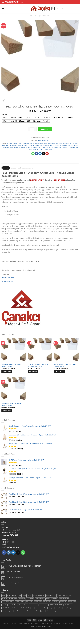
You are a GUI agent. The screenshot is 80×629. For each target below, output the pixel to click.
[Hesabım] (57, 8)
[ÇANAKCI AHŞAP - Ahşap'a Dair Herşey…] (40, 8)
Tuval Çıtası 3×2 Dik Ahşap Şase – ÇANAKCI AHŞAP (65, 365)
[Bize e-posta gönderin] (18, 552)
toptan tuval (15, 608)
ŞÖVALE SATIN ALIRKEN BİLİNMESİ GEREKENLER (24, 566)
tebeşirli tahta (68, 605)
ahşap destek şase (53, 143)
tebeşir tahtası (6, 608)
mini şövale (12, 605)
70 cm (29, 595)
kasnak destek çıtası (26, 147)
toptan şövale (25, 608)
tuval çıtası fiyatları (7, 611)
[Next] (9, 99)
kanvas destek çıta (55, 145)
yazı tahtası (36, 611)
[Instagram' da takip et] (8, 552)
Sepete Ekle (45, 129)
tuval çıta (50, 608)
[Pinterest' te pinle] (47, 153)
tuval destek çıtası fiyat (60, 147)
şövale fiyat (50, 611)
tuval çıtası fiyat (67, 608)
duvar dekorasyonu (51, 599)
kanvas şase (46, 602)
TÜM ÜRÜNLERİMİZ (8, 282)
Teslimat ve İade (44, 623)
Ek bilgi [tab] (13, 168)
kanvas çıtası (38, 602)
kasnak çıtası (72, 602)
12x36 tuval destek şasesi (40, 143)
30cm (3, 595)
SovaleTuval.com (7, 277)
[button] (2, 8)
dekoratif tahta (40, 599)
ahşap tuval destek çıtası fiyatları (40, 145)
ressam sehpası (43, 605)
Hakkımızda (28, 623)
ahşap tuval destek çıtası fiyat (21, 145)
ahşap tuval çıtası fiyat (64, 595)
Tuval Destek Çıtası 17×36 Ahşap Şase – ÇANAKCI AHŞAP (38, 365)
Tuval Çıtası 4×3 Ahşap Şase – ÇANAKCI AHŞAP (11, 365)
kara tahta (55, 602)
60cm (24, 595)
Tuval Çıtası (46, 16)
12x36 (9, 143)
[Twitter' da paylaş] (40, 153)
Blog (71, 623)
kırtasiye (4, 605)
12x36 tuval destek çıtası (25, 143)
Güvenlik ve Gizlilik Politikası (13, 623)
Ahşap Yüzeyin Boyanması (16, 583)
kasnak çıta (63, 602)
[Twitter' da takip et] (13, 552)
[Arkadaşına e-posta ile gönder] (43, 153)
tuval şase (17, 611)
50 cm (14, 595)
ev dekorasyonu (64, 599)
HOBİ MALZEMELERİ (8, 602)
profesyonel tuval (22, 605)
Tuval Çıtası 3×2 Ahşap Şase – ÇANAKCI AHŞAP (11, 404)
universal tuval (26, 611)
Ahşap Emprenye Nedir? (15, 577)
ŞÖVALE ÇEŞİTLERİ (13, 572)
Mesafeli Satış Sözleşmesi (59, 623)
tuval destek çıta (37, 147)
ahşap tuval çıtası (51, 595)
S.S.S (75, 623)
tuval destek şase (37, 149)
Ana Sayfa (33, 16)
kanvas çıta (29, 602)
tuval (32, 608)
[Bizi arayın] (23, 552)
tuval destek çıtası (48, 147)
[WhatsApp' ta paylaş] (33, 153)
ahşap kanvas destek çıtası (66, 143)
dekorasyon (30, 599)
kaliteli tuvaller (20, 602)
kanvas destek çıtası (67, 145)
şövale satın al (59, 611)
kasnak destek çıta (14, 147)
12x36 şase (14, 143)
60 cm (19, 595)
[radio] (14, 117)
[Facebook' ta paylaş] (36, 153)
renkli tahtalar (33, 605)
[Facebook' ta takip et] (4, 552)
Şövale (43, 611)
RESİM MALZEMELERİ (56, 605)
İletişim (35, 623)
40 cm (8, 595)
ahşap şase (22, 599)
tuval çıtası (58, 608)
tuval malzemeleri (48, 149)
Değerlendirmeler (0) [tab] (25, 168)
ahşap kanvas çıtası (38, 595)
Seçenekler (7, 371)
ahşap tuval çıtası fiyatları (9, 599)
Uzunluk (4, 114)
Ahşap (39, 16)
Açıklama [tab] (5, 168)
